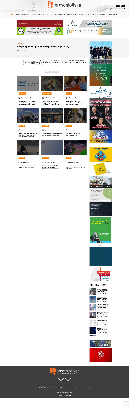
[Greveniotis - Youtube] (122, 6)
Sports (69, 158)
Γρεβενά (69, 93)
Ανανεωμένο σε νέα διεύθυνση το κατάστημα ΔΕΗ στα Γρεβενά (52, 134)
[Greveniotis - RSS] (124, 6)
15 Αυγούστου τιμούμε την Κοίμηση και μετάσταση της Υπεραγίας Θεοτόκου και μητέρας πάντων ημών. (52, 103)
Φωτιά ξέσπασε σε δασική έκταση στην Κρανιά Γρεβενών (102, 298)
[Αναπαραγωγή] (91, 187)
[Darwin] (67, 395)
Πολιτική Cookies (70, 387)
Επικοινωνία (87, 387)
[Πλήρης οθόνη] (110, 187)
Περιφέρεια (22, 93)
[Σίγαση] (107, 187)
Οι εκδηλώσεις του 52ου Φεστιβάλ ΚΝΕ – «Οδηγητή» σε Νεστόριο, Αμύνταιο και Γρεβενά (103, 290)
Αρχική (40, 387)
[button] (101, 182)
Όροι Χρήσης (47, 387)
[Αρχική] (12, 14)
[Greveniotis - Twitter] (119, 6)
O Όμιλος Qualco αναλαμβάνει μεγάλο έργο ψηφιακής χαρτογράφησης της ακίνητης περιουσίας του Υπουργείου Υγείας (50, 167)
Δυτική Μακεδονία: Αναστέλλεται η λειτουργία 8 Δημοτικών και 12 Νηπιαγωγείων (102, 322)
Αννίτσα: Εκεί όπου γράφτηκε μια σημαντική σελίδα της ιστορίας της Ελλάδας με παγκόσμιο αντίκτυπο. (28, 135)
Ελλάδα (45, 158)
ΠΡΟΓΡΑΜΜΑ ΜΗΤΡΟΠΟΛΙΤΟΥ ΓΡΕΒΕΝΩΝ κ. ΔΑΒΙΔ (74, 134)
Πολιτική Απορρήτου (58, 387)
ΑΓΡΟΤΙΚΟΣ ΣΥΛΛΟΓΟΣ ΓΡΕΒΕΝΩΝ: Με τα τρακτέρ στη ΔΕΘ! (103, 306)
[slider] (99, 186)
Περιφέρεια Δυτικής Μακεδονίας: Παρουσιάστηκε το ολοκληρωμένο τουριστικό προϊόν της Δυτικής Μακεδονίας (103, 314)
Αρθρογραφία (47, 93)
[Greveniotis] (64, 4)
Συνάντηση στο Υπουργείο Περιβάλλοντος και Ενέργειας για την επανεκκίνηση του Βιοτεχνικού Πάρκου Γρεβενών (75, 103)
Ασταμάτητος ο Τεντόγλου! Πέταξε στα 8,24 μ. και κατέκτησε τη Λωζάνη (75, 167)
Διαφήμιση (79, 387)
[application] (101, 182)
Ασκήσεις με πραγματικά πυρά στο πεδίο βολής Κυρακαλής (27, 166)
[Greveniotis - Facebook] (117, 6)
